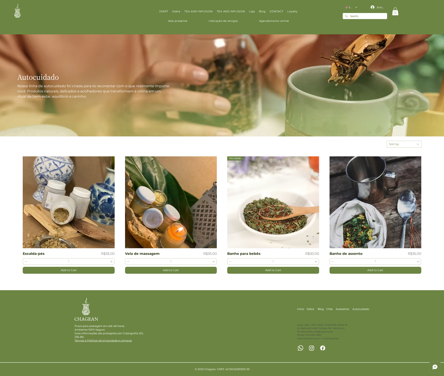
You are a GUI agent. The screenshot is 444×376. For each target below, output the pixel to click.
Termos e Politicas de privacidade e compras (103, 340)
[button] (395, 11)
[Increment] (112, 261)
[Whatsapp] (300, 348)
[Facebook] (322, 348)
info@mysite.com (323, 331)
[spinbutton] (69, 261)
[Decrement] (25, 261)
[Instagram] (311, 348)
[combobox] (404, 144)
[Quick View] (69, 202)
